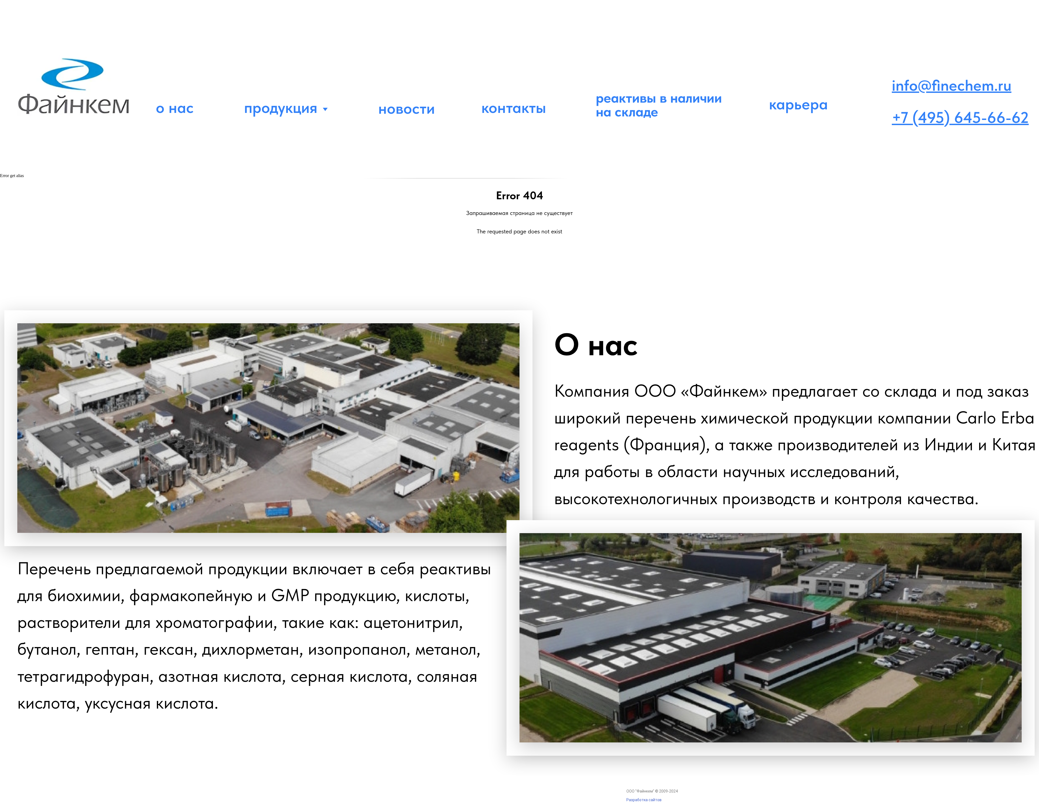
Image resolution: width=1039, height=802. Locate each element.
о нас (175, 107)
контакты (513, 107)
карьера (798, 103)
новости (406, 108)
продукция (280, 107)
